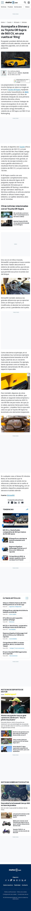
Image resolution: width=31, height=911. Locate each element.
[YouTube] (19, 880)
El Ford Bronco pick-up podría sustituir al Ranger (12, 619)
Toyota (9, 22)
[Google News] (14, 880)
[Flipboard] (11, 880)
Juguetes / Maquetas (15, 606)
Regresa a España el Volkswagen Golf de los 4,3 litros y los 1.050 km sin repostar (15, 635)
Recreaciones (13, 655)
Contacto (25, 885)
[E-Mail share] (22, 503)
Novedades (12, 629)
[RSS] (22, 880)
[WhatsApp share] (19, 503)
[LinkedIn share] (15, 503)
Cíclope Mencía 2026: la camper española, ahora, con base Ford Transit (13, 644)
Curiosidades (13, 639)
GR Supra (16, 22)
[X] (8, 880)
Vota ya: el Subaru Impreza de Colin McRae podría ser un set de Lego (14, 603)
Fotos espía (12, 614)
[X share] (12, 503)
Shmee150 (11, 495)
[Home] (11, 2)
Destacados (18, 7)
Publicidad (17, 885)
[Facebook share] (9, 503)
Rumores (11, 622)
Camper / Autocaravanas (17, 648)
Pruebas (10, 7)
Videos (27, 7)
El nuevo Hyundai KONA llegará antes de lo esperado (15, 653)
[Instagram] (17, 880)
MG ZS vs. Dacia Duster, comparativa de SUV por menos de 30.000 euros (15, 626)
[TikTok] (25, 880)
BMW (26, 92)
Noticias (3, 7)
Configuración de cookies (10, 894)
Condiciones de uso (23, 894)
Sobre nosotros (8, 885)
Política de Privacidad (10, 892)
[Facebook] (6, 880)
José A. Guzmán (23, 73)
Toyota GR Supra (14, 90)
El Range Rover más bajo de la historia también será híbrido (15, 611)
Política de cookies (22, 892)
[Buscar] (25, 2)
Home (3, 22)
